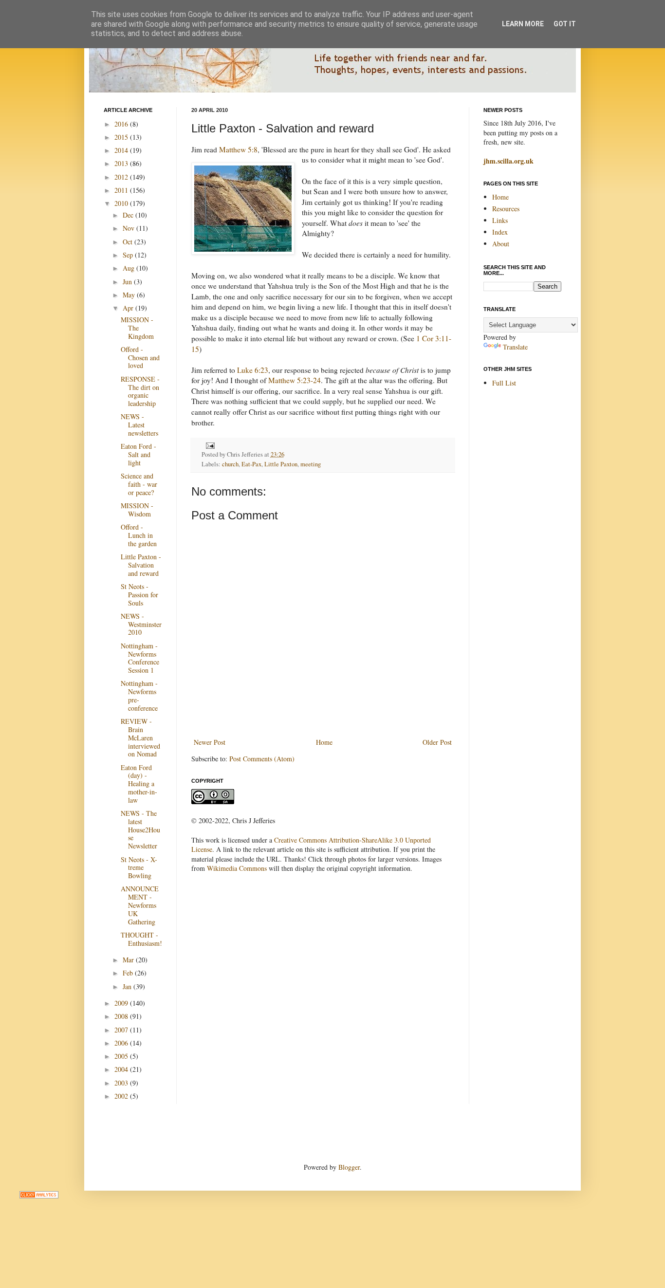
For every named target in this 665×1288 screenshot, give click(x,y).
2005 (122, 1056)
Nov (129, 228)
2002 (122, 1096)
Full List (504, 382)
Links (500, 220)
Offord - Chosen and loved (140, 357)
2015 (122, 137)
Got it (565, 24)
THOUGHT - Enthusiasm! (141, 939)
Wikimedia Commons (237, 868)
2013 (122, 163)
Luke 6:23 (252, 370)
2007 (122, 1029)
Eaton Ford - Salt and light (138, 454)
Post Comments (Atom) (262, 758)
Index (500, 232)
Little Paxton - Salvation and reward (141, 565)
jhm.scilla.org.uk (508, 161)
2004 (122, 1069)
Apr (129, 308)
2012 (122, 177)
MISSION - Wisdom (137, 509)
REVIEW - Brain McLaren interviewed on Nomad (140, 737)
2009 (122, 1003)
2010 (122, 203)
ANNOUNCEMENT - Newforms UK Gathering (140, 905)
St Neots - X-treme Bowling (139, 868)
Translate (515, 346)
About (500, 243)
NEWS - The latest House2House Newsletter (140, 829)
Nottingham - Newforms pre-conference (139, 695)
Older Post (437, 742)
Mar (129, 959)
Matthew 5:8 (238, 149)
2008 (122, 1016)
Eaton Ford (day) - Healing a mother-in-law (139, 784)
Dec (129, 215)
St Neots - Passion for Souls (139, 594)
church (230, 464)
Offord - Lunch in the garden (139, 535)
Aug (129, 268)
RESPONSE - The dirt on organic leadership (140, 391)
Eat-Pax (251, 464)
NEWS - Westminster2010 (141, 624)
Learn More (523, 24)
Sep (129, 254)
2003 (122, 1082)
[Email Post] (209, 445)
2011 (122, 190)
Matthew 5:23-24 (294, 380)
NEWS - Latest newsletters (139, 425)
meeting (310, 464)
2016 (122, 124)
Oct (128, 241)
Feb (129, 972)
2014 (122, 150)
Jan (128, 986)
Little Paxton (280, 464)
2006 (122, 1043)
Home (324, 742)
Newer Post (209, 742)
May (130, 294)
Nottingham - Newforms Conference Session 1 (140, 658)
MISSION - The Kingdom (137, 328)
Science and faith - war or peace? (139, 484)
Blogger (349, 1167)
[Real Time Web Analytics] (38, 1195)
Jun (128, 281)
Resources (505, 208)
